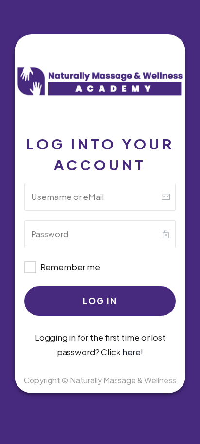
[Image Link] (100, 82)
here (131, 351)
